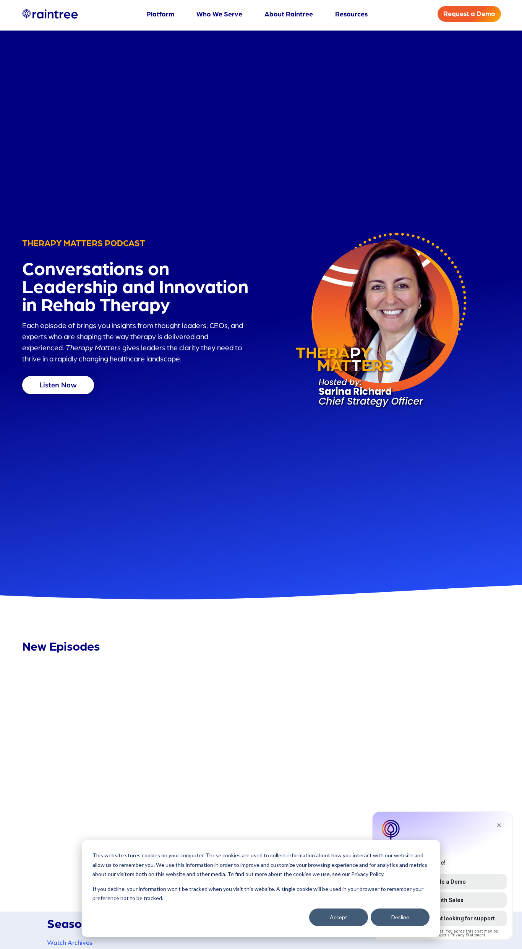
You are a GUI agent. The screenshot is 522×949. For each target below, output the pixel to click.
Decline (400, 917)
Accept (338, 917)
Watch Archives (69, 942)
